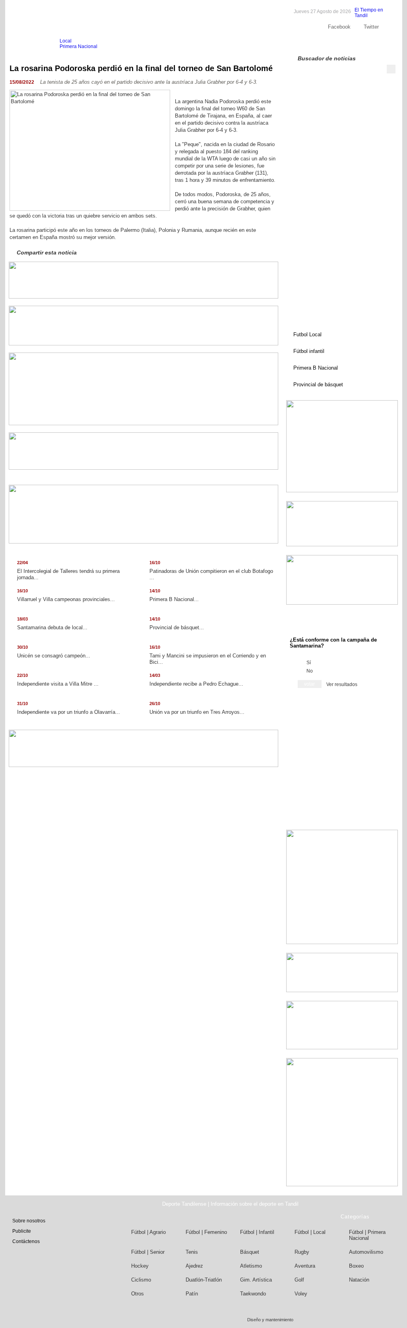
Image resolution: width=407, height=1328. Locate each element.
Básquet (249, 1252)
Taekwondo (253, 1294)
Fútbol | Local (310, 1232)
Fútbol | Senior (148, 1252)
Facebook (339, 27)
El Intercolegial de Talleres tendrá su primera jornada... (68, 570)
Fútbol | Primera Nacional (367, 1235)
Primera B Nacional (315, 368)
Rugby (302, 1252)
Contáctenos (26, 1241)
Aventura (305, 1266)
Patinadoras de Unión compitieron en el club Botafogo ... (211, 570)
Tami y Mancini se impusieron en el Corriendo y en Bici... (207, 655)
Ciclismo (141, 1280)
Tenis (192, 1252)
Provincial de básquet (318, 384)
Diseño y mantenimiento (270, 1319)
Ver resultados (341, 684)
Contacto (371, 43)
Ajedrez (194, 1266)
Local (66, 41)
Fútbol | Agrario (148, 1232)
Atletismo (251, 1266)
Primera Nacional (78, 46)
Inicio (25, 44)
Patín (192, 1294)
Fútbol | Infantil (257, 1232)
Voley (301, 1294)
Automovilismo (366, 1252)
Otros (137, 1294)
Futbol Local (307, 334)
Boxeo (356, 1266)
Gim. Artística (256, 1280)
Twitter (371, 27)
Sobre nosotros (311, 43)
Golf (299, 1280)
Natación (359, 1280)
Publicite (344, 43)
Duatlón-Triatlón (204, 1280)
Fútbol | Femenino (206, 1232)
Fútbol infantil (308, 351)
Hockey (140, 1266)
